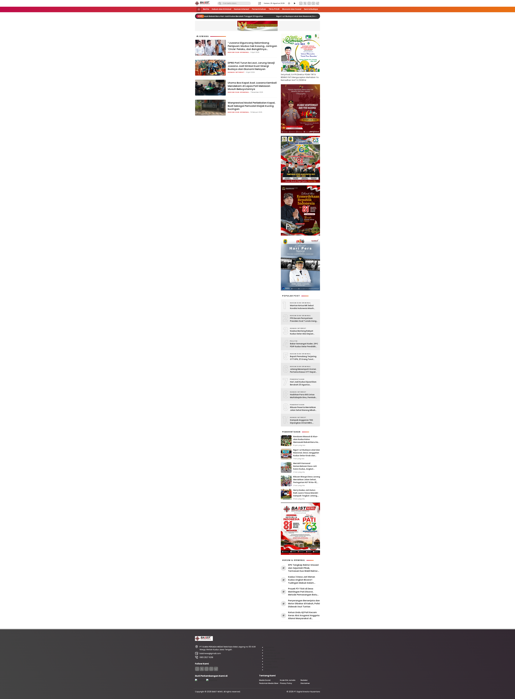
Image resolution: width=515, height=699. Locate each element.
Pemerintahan (259, 9)
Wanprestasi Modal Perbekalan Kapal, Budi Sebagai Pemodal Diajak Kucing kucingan (251, 106)
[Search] (219, 3)
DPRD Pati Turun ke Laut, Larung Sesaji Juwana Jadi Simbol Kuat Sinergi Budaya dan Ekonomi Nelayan (251, 66)
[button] (260, 3)
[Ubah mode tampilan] (288, 3)
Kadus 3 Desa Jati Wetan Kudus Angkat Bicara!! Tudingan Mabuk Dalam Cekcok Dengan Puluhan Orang (301, 580)
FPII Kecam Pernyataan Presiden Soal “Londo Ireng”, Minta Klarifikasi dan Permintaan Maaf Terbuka (304, 320)
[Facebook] (301, 3)
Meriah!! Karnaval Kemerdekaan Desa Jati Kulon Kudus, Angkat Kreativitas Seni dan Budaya (305, 469)
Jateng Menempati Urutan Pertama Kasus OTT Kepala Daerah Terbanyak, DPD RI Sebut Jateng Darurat (303, 370)
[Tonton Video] (294, 3)
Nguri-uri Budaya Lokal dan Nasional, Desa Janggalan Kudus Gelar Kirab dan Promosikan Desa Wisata (310, 16)
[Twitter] (305, 3)
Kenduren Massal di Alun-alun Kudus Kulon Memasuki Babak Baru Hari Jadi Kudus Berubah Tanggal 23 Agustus (306, 442)
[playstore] (211, 680)
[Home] (198, 9)
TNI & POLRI (274, 9)
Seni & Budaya (311, 9)
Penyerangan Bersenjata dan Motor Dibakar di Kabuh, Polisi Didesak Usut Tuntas (304, 603)
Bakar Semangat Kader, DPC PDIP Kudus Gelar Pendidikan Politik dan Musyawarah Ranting (304, 345)
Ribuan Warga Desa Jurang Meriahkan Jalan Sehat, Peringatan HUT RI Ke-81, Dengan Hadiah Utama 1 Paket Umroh (306, 482)
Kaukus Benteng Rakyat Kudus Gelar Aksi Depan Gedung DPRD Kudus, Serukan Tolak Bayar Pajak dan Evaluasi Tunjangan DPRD (303, 332)
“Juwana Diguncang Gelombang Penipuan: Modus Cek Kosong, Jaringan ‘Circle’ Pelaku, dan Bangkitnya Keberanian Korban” (252, 46)
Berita (206, 9)
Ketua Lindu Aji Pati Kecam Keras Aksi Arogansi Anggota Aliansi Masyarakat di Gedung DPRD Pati (303, 615)
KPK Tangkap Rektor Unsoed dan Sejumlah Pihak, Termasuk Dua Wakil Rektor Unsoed (303, 568)
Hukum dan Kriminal (221, 9)
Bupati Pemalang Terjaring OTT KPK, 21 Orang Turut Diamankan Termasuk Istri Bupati (303, 358)
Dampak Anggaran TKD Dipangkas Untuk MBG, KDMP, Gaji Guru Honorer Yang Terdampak (302, 421)
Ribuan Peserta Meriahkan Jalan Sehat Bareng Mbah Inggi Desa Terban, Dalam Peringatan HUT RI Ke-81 (303, 409)
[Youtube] (211, 669)
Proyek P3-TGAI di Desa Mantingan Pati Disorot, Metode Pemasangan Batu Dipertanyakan (302, 591)
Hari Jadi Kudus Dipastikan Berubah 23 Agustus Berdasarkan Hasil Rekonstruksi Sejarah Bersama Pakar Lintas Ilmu (303, 383)
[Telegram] (317, 3)
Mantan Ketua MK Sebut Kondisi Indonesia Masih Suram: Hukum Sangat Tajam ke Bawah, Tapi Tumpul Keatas (302, 307)
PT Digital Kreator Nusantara (307, 691)
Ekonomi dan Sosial (291, 9)
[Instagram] (309, 3)
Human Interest (241, 9)
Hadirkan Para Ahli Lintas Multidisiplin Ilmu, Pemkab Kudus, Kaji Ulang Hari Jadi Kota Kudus (303, 396)
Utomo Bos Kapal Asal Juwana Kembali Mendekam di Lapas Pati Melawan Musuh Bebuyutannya (252, 86)
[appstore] (200, 680)
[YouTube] (313, 3)
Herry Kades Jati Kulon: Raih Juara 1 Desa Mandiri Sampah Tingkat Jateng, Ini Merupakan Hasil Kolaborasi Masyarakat (305, 496)
